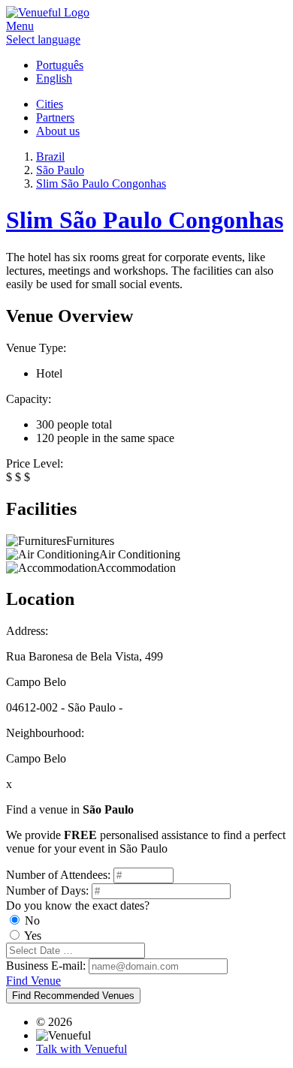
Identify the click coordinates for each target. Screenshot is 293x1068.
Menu (20, 26)
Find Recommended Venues (73, 995)
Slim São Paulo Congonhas (144, 219)
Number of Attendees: (58, 874)
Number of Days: (47, 890)
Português (59, 65)
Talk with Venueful (81, 1048)
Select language (43, 39)
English (54, 78)
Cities (49, 104)
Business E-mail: (46, 965)
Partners (55, 117)
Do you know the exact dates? (78, 905)
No (32, 920)
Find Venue (33, 980)
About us (58, 131)
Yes (32, 935)
